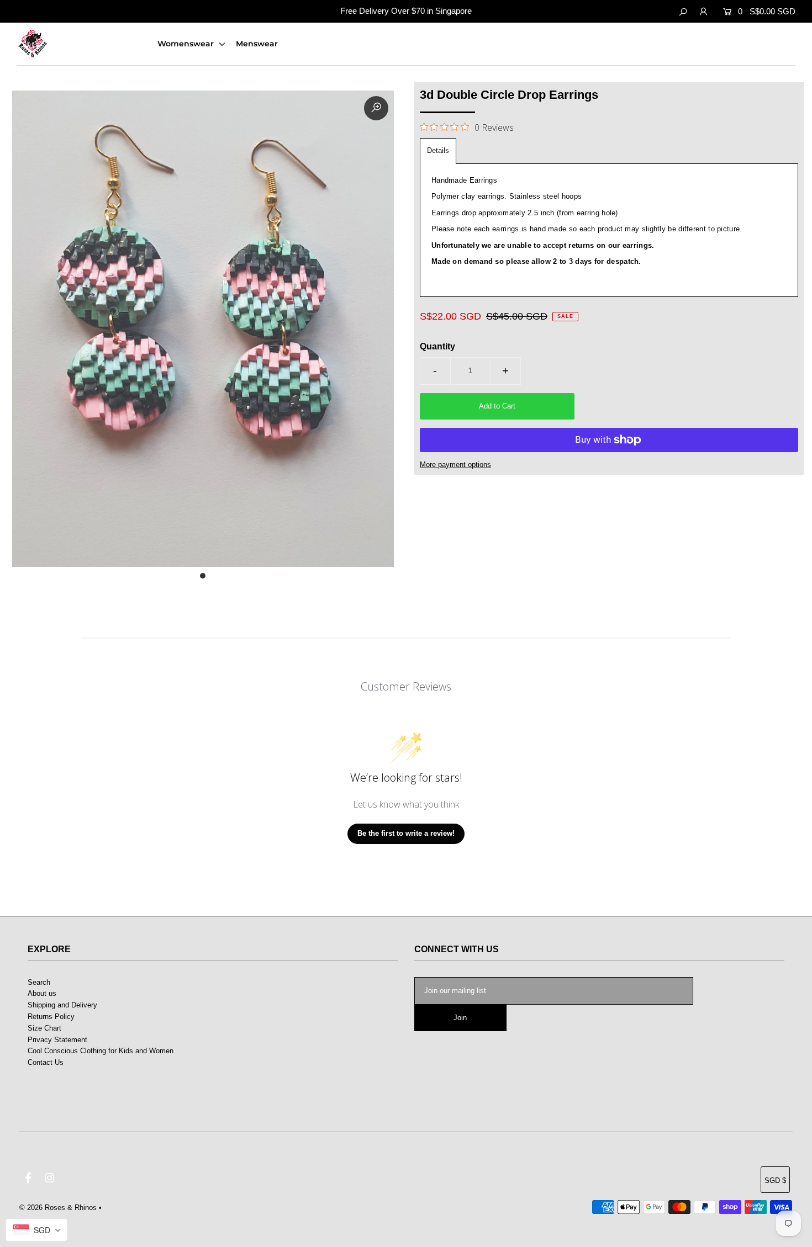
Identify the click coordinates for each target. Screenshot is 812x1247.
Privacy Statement (57, 1040)
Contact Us (46, 1062)
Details (438, 150)
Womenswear (186, 44)
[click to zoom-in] (376, 108)
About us (42, 993)
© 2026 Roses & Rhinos (58, 1207)
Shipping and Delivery (62, 1005)
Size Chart (44, 1028)
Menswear (257, 44)
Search (39, 982)
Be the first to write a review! (406, 833)
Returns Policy (51, 1016)
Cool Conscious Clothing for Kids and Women (100, 1051)
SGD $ (775, 1180)
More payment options (455, 464)
